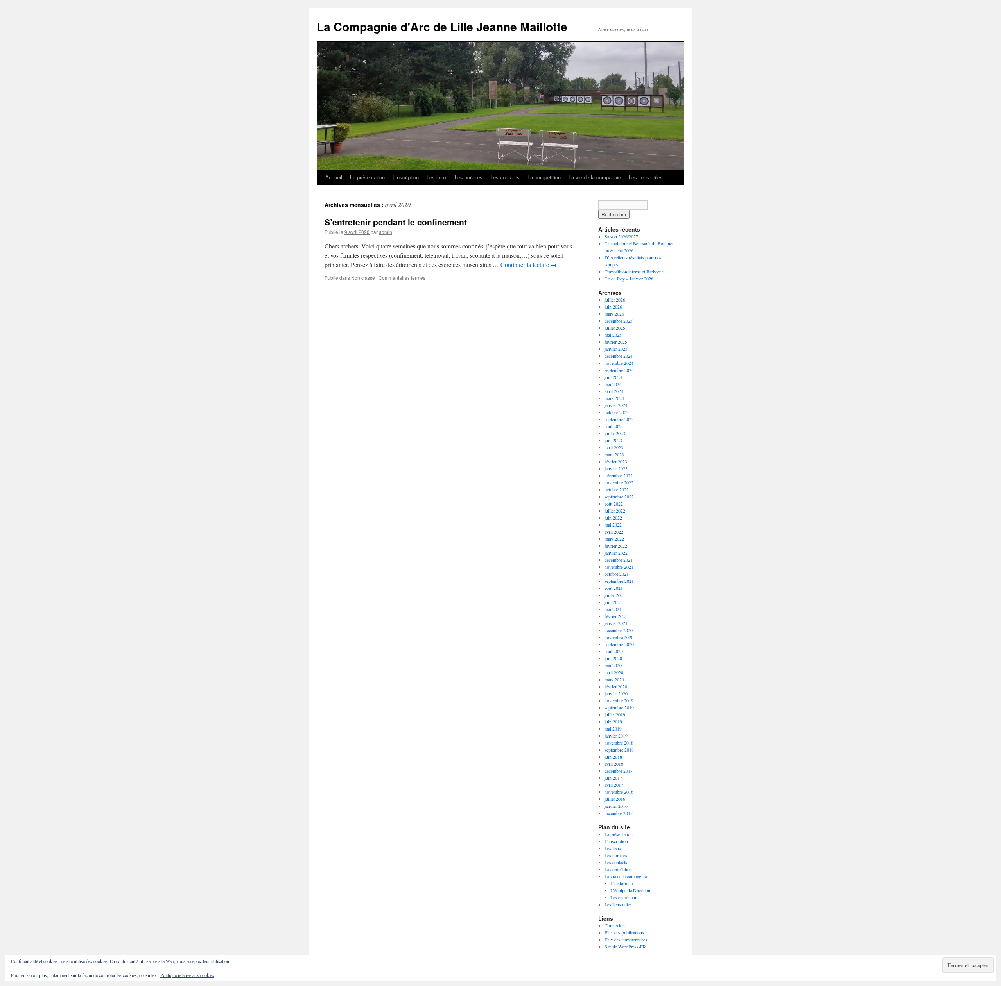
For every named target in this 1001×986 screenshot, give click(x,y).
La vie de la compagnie (595, 177)
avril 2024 (614, 391)
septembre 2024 (619, 370)
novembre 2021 (619, 567)
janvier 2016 (616, 806)
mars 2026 (614, 314)
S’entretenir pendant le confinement (396, 222)
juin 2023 (613, 440)
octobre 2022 (617, 489)
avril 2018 (614, 764)
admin (385, 232)
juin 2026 (613, 307)
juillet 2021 (615, 595)
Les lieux (437, 177)
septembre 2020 (619, 644)
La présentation (367, 177)
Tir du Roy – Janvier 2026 (629, 278)
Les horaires (469, 177)
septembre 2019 (619, 707)
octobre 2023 (617, 412)
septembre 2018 (619, 750)
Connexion (615, 925)
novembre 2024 (619, 363)
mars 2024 (614, 398)
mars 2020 (614, 679)
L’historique (621, 883)
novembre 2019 (619, 700)
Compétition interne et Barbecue (634, 271)
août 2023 (614, 426)
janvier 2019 (616, 735)
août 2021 (614, 588)
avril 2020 (614, 672)
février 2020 (616, 686)
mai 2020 (613, 665)
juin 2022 (613, 517)
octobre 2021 (617, 574)
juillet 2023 (615, 433)
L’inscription (406, 177)
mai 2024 (613, 384)
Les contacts (505, 177)
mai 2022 (613, 525)
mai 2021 (613, 609)
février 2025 (616, 342)
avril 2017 (614, 785)
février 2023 (616, 461)
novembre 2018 (619, 743)
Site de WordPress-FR (625, 946)
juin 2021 (613, 602)
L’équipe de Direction (630, 890)
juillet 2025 (615, 328)
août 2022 (614, 503)
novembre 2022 (619, 482)
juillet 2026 (615, 300)
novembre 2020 (619, 637)
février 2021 (616, 616)
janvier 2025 (616, 349)
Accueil (333, 177)
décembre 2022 (619, 475)
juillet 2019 (615, 714)
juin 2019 (613, 721)
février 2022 (616, 546)
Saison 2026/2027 (621, 236)
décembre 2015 (619, 813)
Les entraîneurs (624, 897)
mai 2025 (613, 335)
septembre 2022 (619, 496)
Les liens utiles (646, 177)
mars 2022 (614, 539)
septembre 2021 (619, 581)
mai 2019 (613, 728)
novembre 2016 (619, 792)
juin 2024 (613, 377)
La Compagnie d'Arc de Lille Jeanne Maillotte (442, 26)
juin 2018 (613, 757)
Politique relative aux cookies (187, 975)
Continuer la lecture (528, 265)
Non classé (363, 277)
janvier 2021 (616, 623)
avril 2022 (614, 532)
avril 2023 (614, 447)
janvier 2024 (616, 405)
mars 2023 (614, 454)
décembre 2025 (619, 321)
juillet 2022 (615, 510)
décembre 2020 (619, 630)
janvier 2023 (616, 468)
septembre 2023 (619, 419)
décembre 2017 (619, 771)
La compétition (544, 177)
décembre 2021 (619, 560)
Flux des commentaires (626, 939)
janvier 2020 (616, 693)
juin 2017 (613, 778)
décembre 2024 (619, 356)
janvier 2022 (616, 553)
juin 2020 (613, 658)
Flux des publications (624, 932)
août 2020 (614, 651)
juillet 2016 (615, 799)
